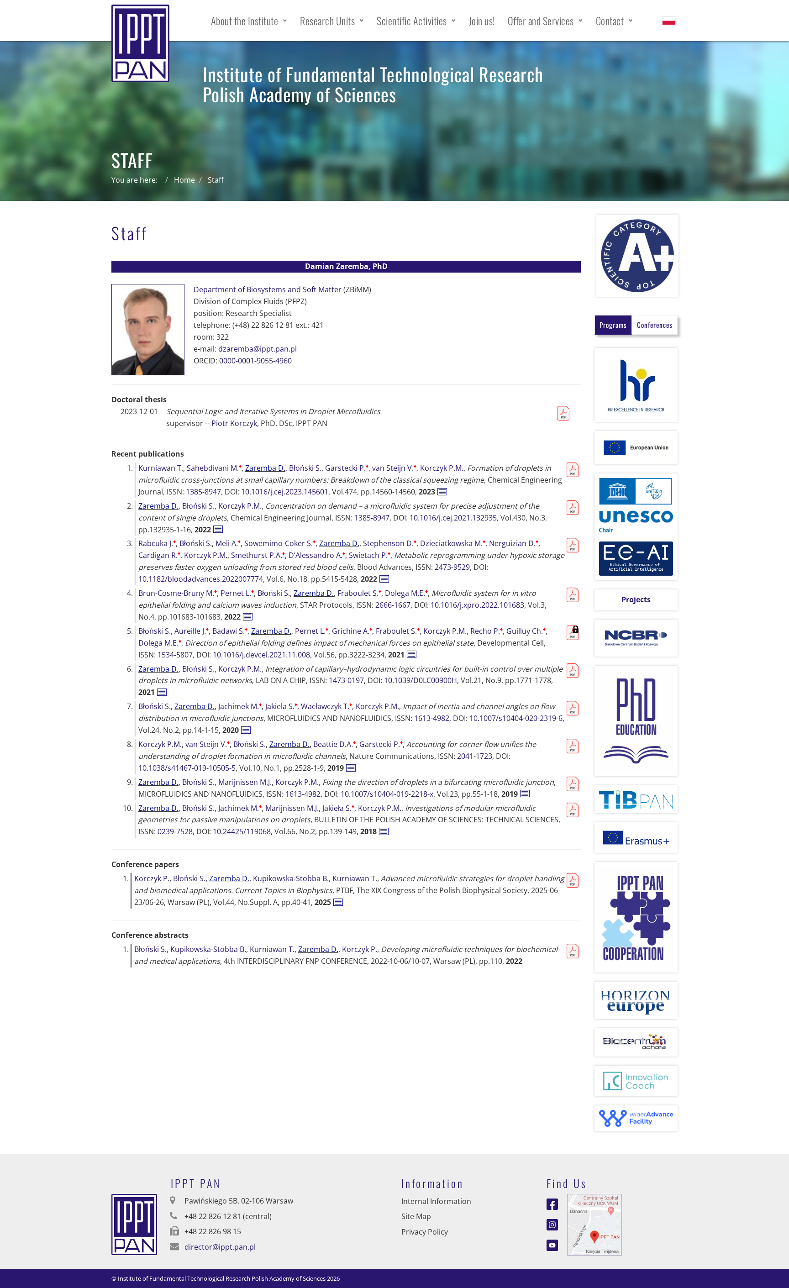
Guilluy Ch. (526, 631)
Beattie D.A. (334, 744)
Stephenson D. (389, 543)
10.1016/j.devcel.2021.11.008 (261, 655)
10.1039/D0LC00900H (420, 680)
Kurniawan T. (160, 468)
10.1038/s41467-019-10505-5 (187, 768)
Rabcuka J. (157, 543)
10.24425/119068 (242, 831)
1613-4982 (431, 718)
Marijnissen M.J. (245, 782)
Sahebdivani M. (214, 468)
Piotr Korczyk (234, 423)
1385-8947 (203, 492)
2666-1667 (392, 605)
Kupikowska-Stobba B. (291, 878)
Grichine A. (352, 631)
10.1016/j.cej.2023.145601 (284, 492)
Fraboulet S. (359, 593)
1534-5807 (175, 655)
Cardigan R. (159, 555)
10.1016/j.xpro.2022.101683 (477, 605)
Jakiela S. (281, 706)
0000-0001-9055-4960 (255, 361)
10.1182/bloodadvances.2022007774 (200, 579)
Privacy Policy (424, 1232)
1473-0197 (346, 680)
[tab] (613, 325)
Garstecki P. (346, 468)
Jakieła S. (338, 808)
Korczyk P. (151, 878)
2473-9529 (452, 567)
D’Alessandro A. (317, 555)
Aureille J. (191, 631)
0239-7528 (175, 831)
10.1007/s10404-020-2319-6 (516, 718)
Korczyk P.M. (441, 468)
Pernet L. (237, 593)
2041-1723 (474, 756)
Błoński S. (305, 468)
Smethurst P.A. (258, 555)
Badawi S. (229, 631)
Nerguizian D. (513, 543)
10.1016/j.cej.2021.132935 (453, 518)
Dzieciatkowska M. (452, 543)
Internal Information (436, 1201)
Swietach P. (369, 555)
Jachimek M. (240, 706)
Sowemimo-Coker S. (280, 543)
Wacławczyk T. (326, 706)
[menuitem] (249, 20)
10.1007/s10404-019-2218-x (387, 794)
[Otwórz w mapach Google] (594, 1224)
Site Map (416, 1216)
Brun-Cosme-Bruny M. (177, 593)
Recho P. (486, 631)
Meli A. (228, 543)
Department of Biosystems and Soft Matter (268, 289)
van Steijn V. (394, 468)
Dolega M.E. (406, 593)
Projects (636, 599)
